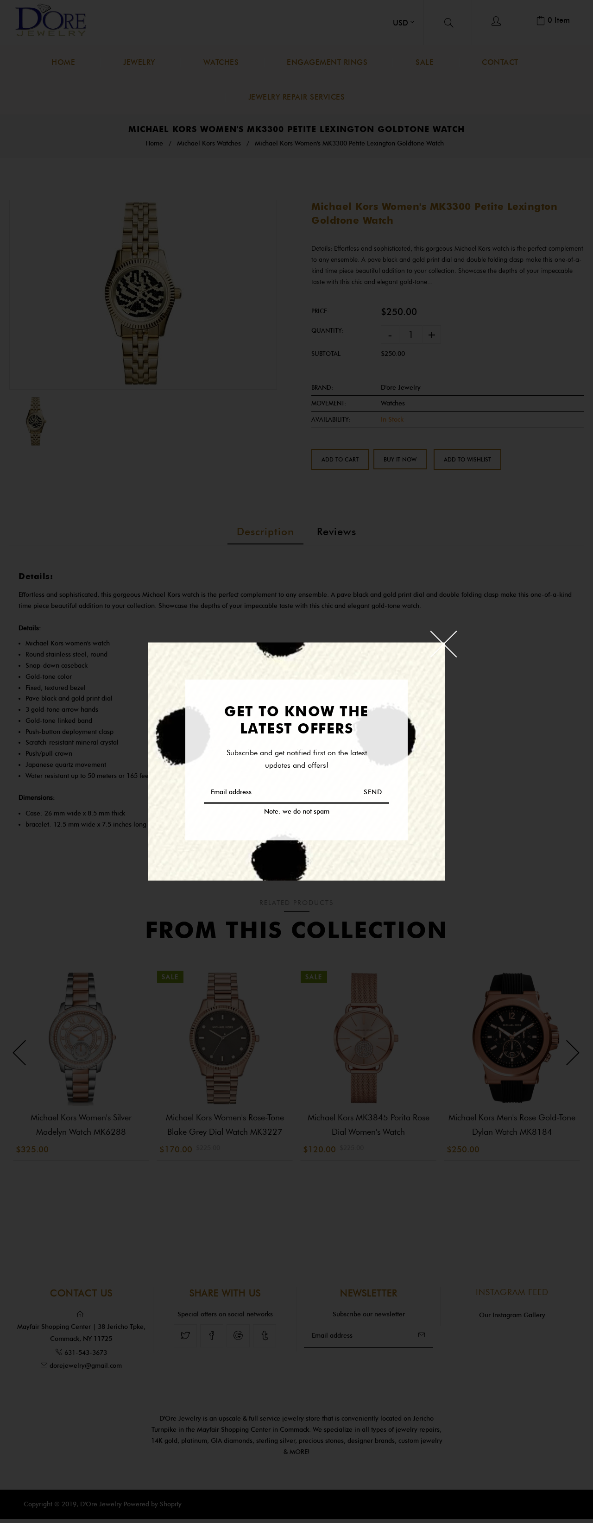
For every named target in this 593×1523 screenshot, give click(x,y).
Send (373, 792)
